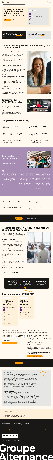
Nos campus (17, 422)
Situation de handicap (18, 423)
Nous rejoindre (4, 425)
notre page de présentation (8, 268)
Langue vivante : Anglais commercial (12, 141)
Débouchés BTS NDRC (11, 202)
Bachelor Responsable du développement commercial (8, 302)
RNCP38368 (5, 93)
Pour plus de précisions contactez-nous (9, 342)
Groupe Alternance (7, 422)
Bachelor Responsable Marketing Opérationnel (24, 302)
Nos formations (29, 422)
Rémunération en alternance (35, 208)
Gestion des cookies (21, 440)
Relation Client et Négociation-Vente (37, 127)
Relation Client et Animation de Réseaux (38, 141)
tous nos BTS (15, 272)
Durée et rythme (34, 202)
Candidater (19, 218)
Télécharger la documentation (31, 218)
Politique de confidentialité (12, 440)
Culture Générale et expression (10, 127)
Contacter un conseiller (18, 424)
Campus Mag (4, 424)
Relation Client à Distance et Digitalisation (38, 134)
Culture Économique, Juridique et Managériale (12, 134)
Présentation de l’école (6, 423)
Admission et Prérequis (12, 207)
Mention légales (4, 440)
